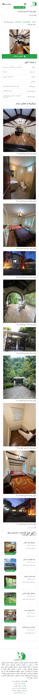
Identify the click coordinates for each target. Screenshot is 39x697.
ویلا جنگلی (16, 86)
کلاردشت (17, 21)
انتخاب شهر (8, 4)
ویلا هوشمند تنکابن (29, 559)
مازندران (12, 96)
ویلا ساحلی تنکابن (29, 576)
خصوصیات (26, 21)
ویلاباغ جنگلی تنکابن (29, 593)
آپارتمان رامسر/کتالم (29, 627)
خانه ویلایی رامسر (29, 610)
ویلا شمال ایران (7, 86)
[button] (25, 4)
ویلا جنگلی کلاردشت (6, 96)
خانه (34, 21)
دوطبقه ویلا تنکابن (29, 543)
